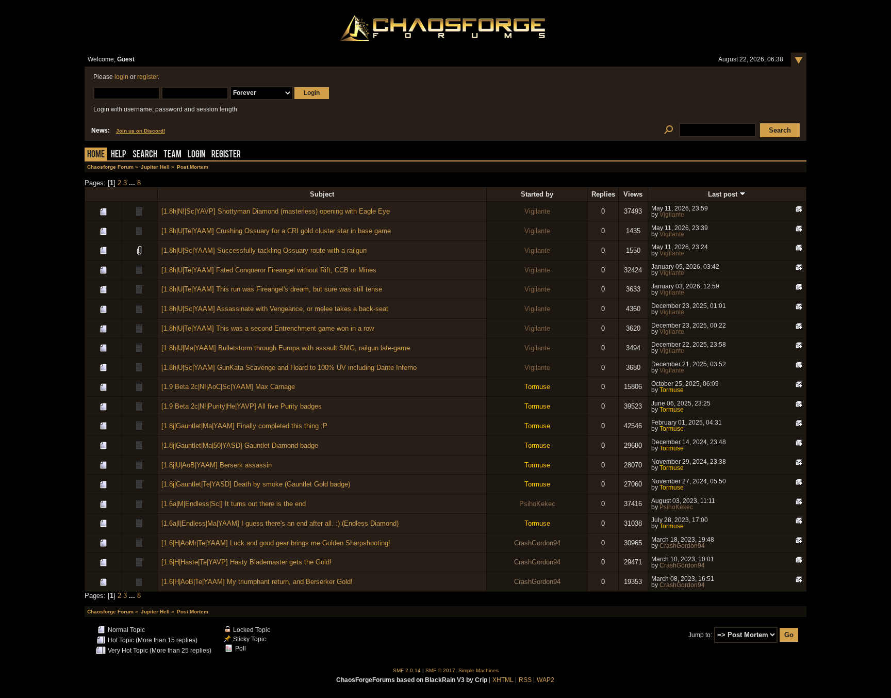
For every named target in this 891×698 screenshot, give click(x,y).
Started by (537, 194)
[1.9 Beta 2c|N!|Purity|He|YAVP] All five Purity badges (241, 406)
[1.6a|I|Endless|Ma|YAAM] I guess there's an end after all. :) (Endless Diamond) (280, 523)
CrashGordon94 (537, 543)
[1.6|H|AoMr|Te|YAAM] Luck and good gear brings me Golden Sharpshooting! (275, 543)
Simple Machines (478, 670)
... (133, 183)
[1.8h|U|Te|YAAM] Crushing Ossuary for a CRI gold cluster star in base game (276, 231)
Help (118, 155)
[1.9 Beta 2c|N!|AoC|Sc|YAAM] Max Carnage (228, 387)
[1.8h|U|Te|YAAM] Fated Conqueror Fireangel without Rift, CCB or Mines (268, 270)
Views (632, 194)
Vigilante (537, 211)
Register (226, 155)
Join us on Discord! (140, 131)
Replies (603, 194)
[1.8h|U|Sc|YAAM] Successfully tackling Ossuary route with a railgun (264, 250)
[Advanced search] (668, 130)
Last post (723, 194)
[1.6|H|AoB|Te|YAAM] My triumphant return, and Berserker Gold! (257, 582)
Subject (322, 194)
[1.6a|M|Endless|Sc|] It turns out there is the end (233, 504)
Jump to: (700, 635)
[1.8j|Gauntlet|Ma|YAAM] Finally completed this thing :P (244, 426)
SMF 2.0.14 (407, 670)
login (121, 77)
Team (172, 155)
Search (145, 155)
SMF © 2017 (440, 670)
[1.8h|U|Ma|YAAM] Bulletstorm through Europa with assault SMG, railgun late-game (285, 348)
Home (96, 155)
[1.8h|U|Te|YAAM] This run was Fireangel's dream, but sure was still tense (271, 289)
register (147, 77)
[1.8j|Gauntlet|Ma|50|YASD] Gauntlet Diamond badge (239, 445)
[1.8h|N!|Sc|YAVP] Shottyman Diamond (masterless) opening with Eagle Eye (275, 211)
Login (196, 155)
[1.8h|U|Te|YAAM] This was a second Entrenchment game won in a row (267, 328)
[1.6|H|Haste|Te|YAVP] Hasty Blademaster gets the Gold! (246, 562)
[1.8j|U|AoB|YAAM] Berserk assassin (216, 465)
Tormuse (537, 387)
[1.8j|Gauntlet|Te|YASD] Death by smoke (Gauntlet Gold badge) (255, 484)
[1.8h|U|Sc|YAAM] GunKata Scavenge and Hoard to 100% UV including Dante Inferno (289, 367)
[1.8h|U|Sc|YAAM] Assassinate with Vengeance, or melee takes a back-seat (274, 309)
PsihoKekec (537, 504)
